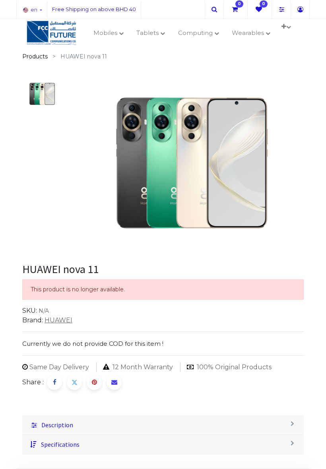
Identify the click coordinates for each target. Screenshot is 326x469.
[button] (286, 27)
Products (35, 56)
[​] (214, 9)
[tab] (163, 425)
